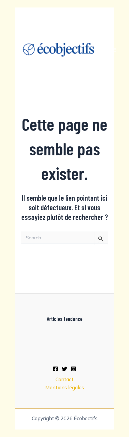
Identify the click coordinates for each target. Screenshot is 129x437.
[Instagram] (73, 369)
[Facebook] (55, 369)
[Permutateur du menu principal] (113, 50)
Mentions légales (64, 388)
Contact (65, 379)
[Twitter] (64, 369)
